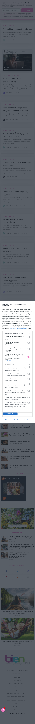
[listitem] (17, 333)
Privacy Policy (26, 419)
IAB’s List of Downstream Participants (19, 328)
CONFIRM (10, 413)
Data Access (17, 419)
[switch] (28, 337)
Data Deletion (8, 419)
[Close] (31, 304)
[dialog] (17, 362)
